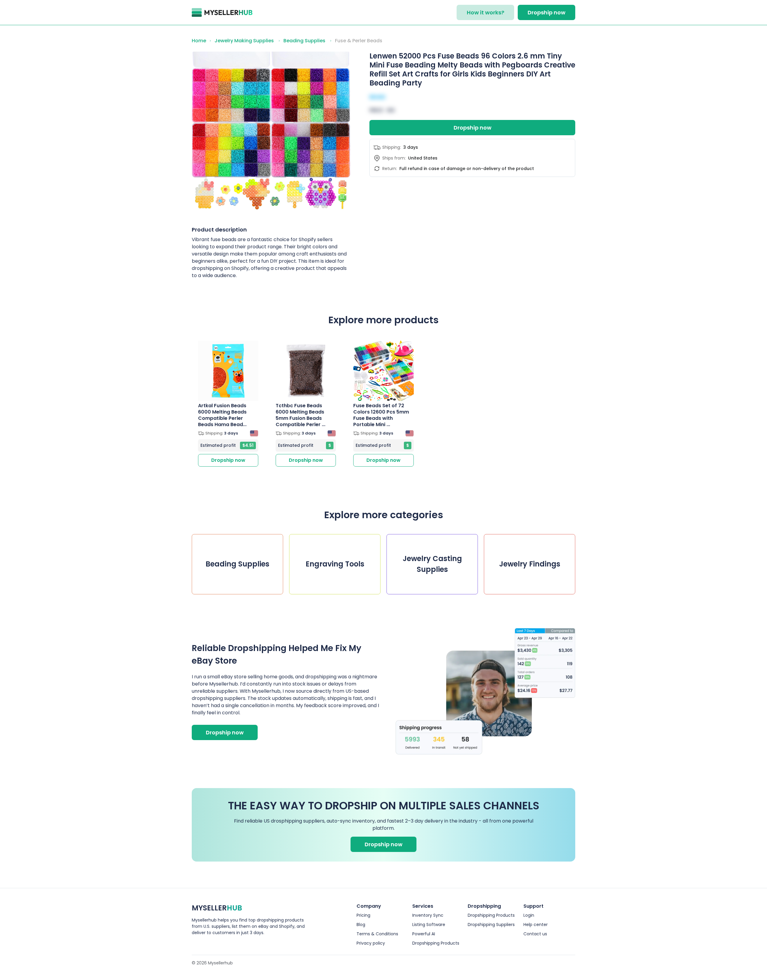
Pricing (363, 915)
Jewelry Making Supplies (244, 40)
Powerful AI (423, 934)
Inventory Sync (427, 915)
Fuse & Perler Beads (358, 40)
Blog (361, 925)
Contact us (535, 934)
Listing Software (428, 925)
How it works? (485, 12)
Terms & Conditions (377, 934)
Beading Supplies (304, 40)
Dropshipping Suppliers (491, 925)
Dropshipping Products (435, 943)
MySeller (217, 908)
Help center (535, 925)
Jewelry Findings (529, 564)
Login (528, 915)
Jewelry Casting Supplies (432, 564)
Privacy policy (371, 943)
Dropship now (546, 12)
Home (199, 40)
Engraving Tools (335, 564)
